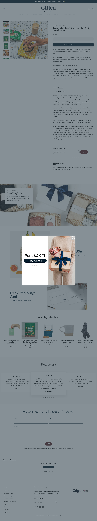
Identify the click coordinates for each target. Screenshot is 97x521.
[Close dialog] (72, 238)
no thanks (35, 266)
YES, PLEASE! (35, 260)
